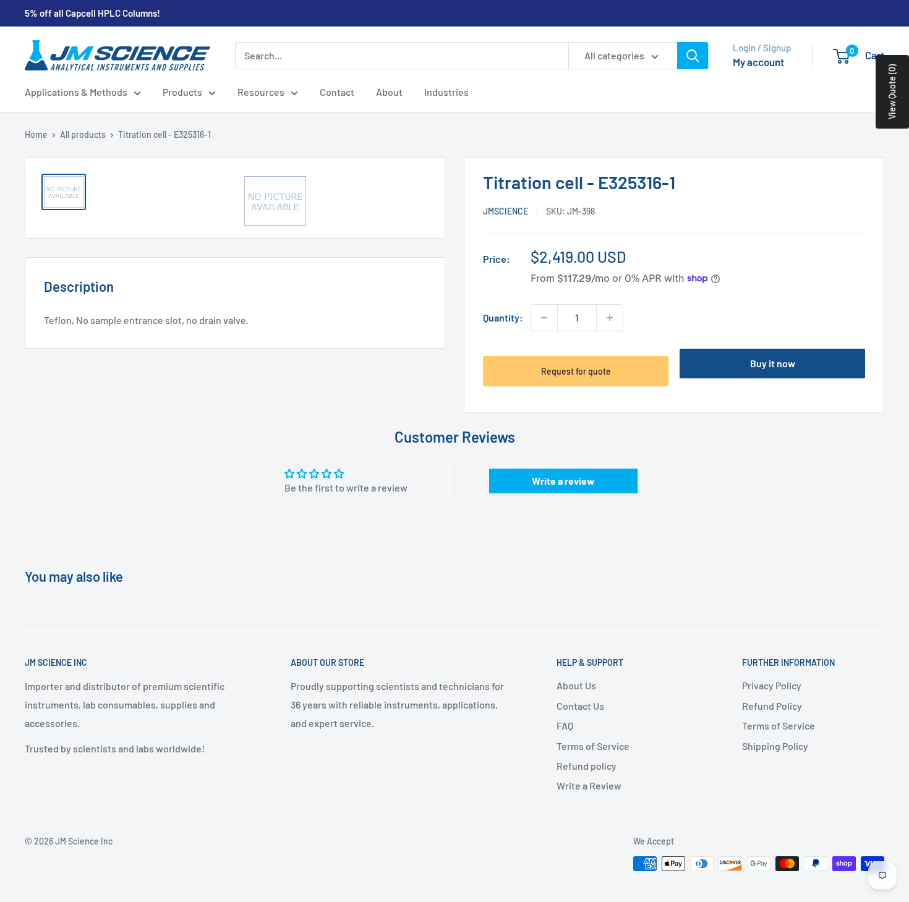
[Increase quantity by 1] (610, 318)
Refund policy (587, 766)
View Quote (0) (892, 91)
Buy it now (772, 363)
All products (83, 134)
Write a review (563, 481)
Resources (260, 92)
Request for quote (576, 371)
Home (36, 134)
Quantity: (503, 317)
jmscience (505, 211)
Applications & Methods (76, 92)
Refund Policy (772, 706)
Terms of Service (593, 746)
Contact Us (580, 706)
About (389, 92)
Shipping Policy (775, 746)
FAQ (565, 725)
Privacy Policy (771, 685)
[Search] (692, 55)
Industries (446, 92)
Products (182, 92)
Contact (337, 92)
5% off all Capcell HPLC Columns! (92, 13)
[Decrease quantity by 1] (544, 318)
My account (758, 62)
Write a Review (589, 785)
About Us (576, 685)
